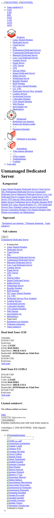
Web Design (18, 104)
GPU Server (18, 65)
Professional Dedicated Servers (27, 50)
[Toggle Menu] (2, 3)
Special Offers (19, 70)
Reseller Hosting (20, 81)
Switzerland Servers (22, 96)
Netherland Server (21, 78)
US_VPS (17, 88)
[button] (3, 414)
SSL (15, 47)
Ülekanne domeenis (34, 223)
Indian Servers (19, 76)
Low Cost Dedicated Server (25, 58)
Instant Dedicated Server (24, 73)
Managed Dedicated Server (25, 55)
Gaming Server (19, 60)
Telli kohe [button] (5, 363)
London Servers (20, 94)
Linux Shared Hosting (23, 40)
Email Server (18, 63)
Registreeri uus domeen (12, 223)
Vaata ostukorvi (14, 326)
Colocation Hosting (21, 99)
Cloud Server (19, 45)
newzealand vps (20, 106)
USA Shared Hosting (22, 101)
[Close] (2, 398)
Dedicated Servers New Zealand (27, 91)
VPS (15, 68)
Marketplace (18, 109)
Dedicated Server (20, 42)
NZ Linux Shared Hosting (25, 86)
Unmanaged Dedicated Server (26, 52)
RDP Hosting (19, 83)
